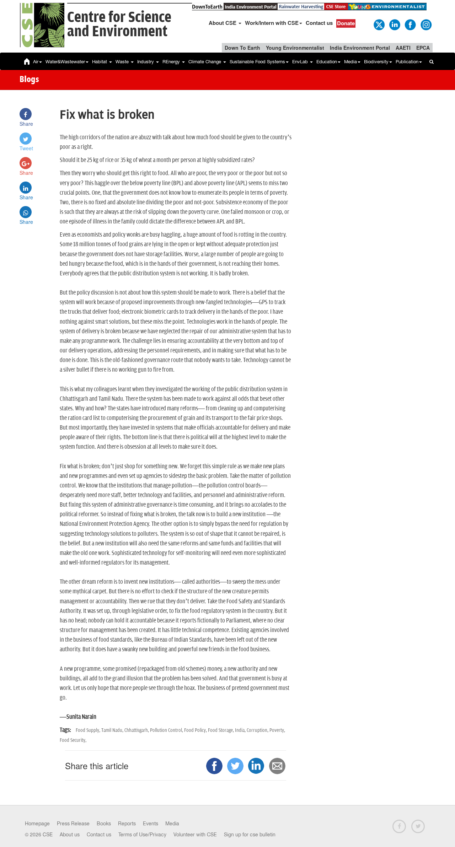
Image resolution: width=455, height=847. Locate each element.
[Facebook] (410, 24)
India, (241, 730)
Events (150, 823)
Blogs (29, 80)
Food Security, (73, 740)
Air (35, 61)
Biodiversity (376, 61)
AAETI (403, 47)
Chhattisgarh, (137, 730)
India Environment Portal (360, 47)
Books (104, 823)
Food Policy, (196, 730)
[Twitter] (378, 24)
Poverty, (277, 730)
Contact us (319, 23)
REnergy (171, 61)
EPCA (423, 47)
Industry (146, 61)
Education (326, 61)
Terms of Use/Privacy (142, 834)
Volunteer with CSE (195, 834)
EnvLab (300, 61)
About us (70, 834)
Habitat (100, 61)
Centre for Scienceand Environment (119, 24)
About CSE (223, 23)
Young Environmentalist (295, 47)
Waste (123, 61)
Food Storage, (221, 730)
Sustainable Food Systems (257, 61)
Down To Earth (242, 47)
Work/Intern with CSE (272, 23)
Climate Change (205, 61)
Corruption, (258, 730)
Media (350, 61)
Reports (127, 823)
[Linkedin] (394, 24)
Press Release (73, 823)
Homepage (37, 823)
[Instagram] (425, 24)
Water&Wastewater (65, 61)
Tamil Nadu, (112, 730)
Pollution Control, (167, 730)
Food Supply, (88, 730)
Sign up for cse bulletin (249, 834)
